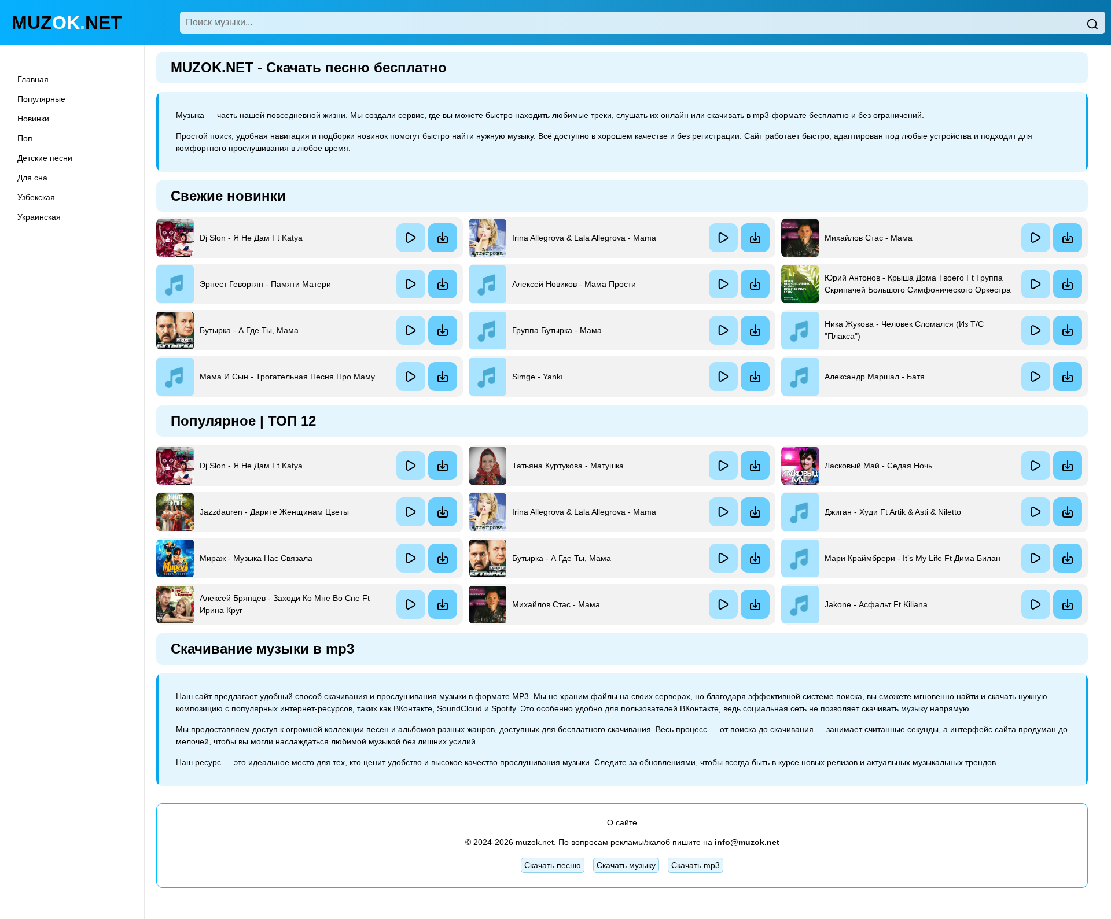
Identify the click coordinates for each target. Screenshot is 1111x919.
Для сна (32, 177)
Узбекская (36, 197)
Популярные (41, 99)
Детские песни (44, 158)
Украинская (39, 217)
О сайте (622, 822)
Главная (33, 79)
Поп (24, 138)
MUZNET (67, 22)
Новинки (33, 118)
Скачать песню (552, 865)
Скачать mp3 (695, 865)
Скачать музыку (626, 865)
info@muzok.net (747, 842)
